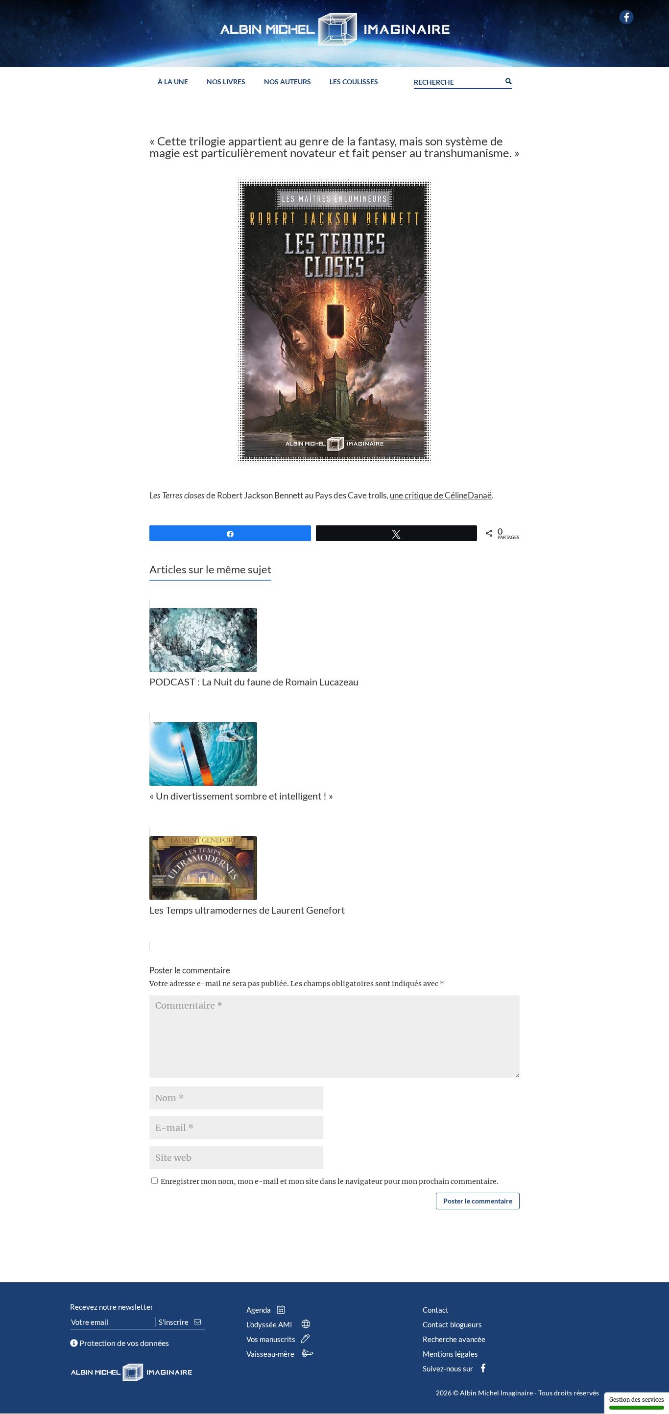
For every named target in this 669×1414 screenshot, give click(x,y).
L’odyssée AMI (270, 1324)
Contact (436, 1309)
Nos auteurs (287, 82)
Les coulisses (354, 82)
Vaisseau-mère (271, 1353)
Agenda (259, 1309)
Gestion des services (636, 1399)
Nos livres (226, 82)
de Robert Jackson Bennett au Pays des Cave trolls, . (321, 495)
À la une (173, 82)
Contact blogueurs (452, 1324)
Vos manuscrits (271, 1339)
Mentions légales (450, 1353)
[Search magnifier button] (508, 80)
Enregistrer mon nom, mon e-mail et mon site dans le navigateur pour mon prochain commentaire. (330, 1181)
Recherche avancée (454, 1339)
